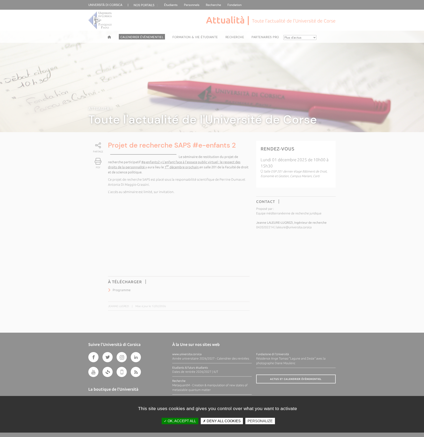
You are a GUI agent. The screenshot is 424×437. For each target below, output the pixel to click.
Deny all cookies (223, 421)
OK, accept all (181, 421)
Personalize (260, 421)
